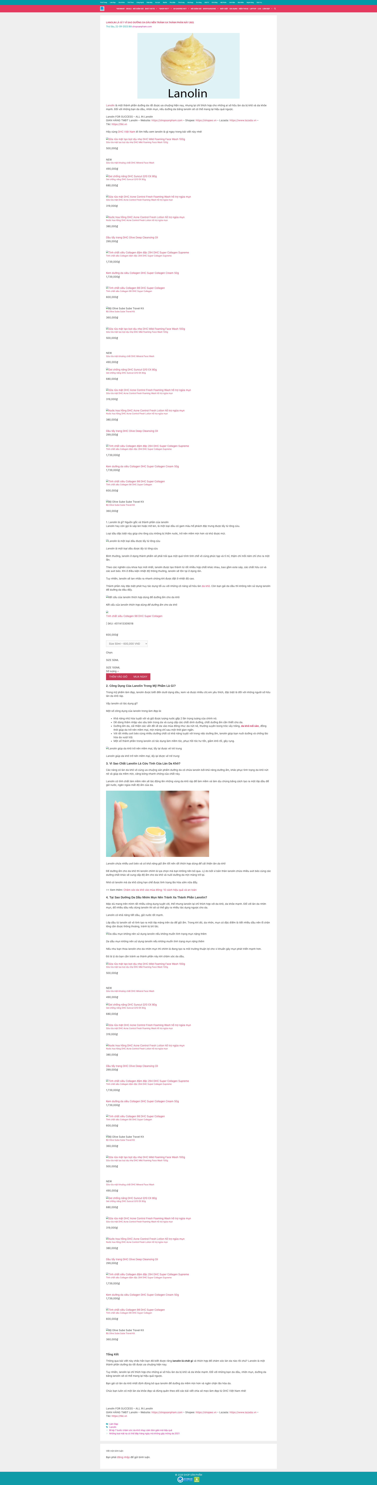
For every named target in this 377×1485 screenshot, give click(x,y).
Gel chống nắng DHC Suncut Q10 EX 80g (126, 179)
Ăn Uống (199, 2)
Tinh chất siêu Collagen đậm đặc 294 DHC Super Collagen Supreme (139, 255)
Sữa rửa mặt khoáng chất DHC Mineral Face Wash (130, 162)
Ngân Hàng (250, 2)
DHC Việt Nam (126, 131)
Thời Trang (103, 2)
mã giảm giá (138, 9)
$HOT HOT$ (150, 9)
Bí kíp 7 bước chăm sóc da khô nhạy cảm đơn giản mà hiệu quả (140, 1430)
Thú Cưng (181, 2)
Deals (129, 9)
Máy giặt (224, 9)
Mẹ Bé (165, 2)
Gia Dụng (190, 2)
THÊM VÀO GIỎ (118, 676)
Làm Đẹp (113, 2)
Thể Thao (131, 2)
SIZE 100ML (113, 667)
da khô (206, 586)
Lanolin (110, 105)
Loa (259, 9)
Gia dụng (233, 9)
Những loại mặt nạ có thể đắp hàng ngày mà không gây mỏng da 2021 (144, 1433)
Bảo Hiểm (241, 2)
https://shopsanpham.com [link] (167, 120)
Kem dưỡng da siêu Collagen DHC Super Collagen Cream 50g (142, 272)
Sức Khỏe (122, 2)
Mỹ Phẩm (223, 2)
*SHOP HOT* (164, 9)
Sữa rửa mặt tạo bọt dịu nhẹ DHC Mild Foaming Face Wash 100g (137, 142)
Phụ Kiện (172, 2)
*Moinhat (120, 9)
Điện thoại (243, 9)
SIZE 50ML (112, 660)
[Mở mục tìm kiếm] (275, 8)
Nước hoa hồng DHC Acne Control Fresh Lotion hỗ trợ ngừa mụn (137, 220)
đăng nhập (123, 1457)
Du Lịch (157, 2)
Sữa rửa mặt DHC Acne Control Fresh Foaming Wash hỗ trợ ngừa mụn (139, 199)
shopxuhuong (209, 9)
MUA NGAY (140, 676)
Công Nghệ (140, 2)
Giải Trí (207, 2)
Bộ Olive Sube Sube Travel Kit (120, 311)
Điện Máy (149, 2)
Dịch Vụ (259, 2)
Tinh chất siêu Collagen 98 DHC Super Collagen (129, 291)
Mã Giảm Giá (196, 9)
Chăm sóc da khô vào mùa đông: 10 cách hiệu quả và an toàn (160, 889)
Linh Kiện (232, 2)
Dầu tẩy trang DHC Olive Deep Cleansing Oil (132, 237)
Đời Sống (215, 2)
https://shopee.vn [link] (206, 120)
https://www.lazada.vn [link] (243, 120)
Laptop (253, 9)
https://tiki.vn (119, 124)
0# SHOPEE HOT (180, 9)
